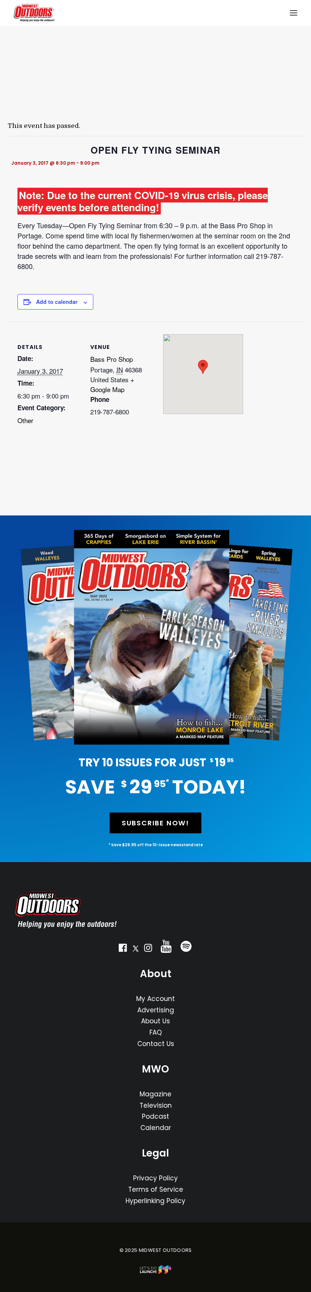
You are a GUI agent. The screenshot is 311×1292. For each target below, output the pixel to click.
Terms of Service (155, 1189)
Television (156, 1105)
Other (25, 420)
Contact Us (155, 1043)
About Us (155, 1021)
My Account (155, 998)
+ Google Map (112, 384)
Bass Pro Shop (111, 359)
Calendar (155, 1127)
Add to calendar (56, 301)
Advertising (155, 1010)
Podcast (155, 1116)
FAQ (155, 1032)
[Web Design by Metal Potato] (155, 1272)
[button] (123, 949)
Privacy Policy (155, 1178)
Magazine (155, 1094)
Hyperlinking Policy (155, 1200)
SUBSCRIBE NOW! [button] (155, 823)
